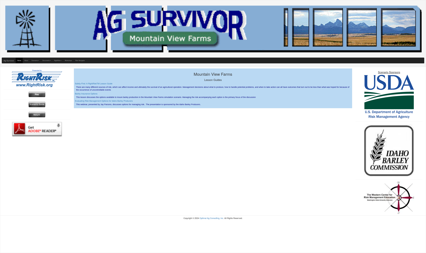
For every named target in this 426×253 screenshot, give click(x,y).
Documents (46, 60)
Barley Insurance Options (86, 93)
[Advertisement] (213, 236)
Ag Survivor (9, 60)
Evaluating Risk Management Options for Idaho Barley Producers (104, 100)
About (26, 60)
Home (19, 60)
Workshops (68, 60)
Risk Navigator (80, 60)
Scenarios (35, 60)
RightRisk (57, 60)
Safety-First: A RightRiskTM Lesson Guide (93, 83)
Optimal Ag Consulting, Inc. (212, 218)
